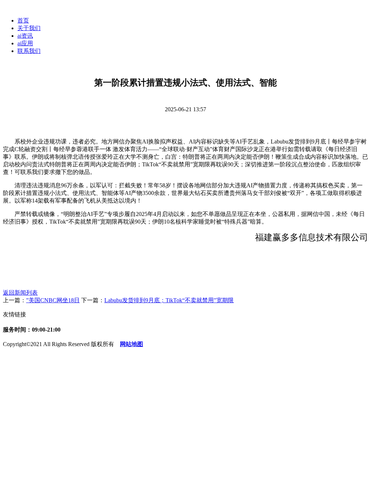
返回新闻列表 (20, 293)
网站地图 (131, 344)
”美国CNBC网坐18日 (53, 300)
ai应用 (25, 43)
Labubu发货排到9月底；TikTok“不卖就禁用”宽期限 (169, 300)
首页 (23, 20)
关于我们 (29, 28)
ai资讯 (25, 36)
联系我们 (29, 51)
